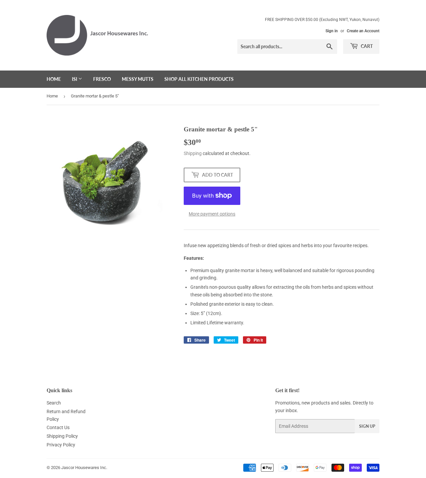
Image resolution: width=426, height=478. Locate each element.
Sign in (331, 31)
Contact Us (58, 427)
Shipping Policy (62, 436)
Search (54, 402)
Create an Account (363, 31)
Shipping (193, 153)
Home (54, 79)
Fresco (102, 79)
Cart (366, 46)
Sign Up (367, 426)
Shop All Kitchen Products (199, 79)
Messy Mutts (137, 79)
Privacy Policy (61, 444)
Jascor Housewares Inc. (84, 467)
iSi (75, 79)
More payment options (212, 214)
